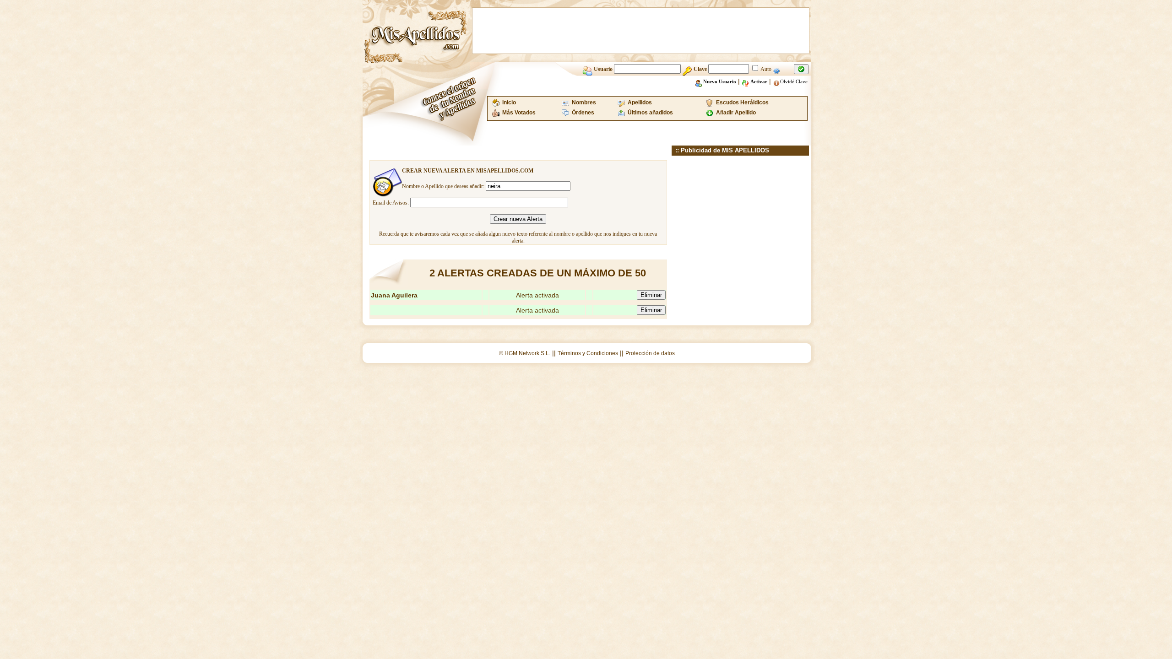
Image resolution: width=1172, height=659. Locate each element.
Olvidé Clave (794, 81)
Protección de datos (650, 353)
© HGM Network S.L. (524, 353)
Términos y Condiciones (588, 353)
